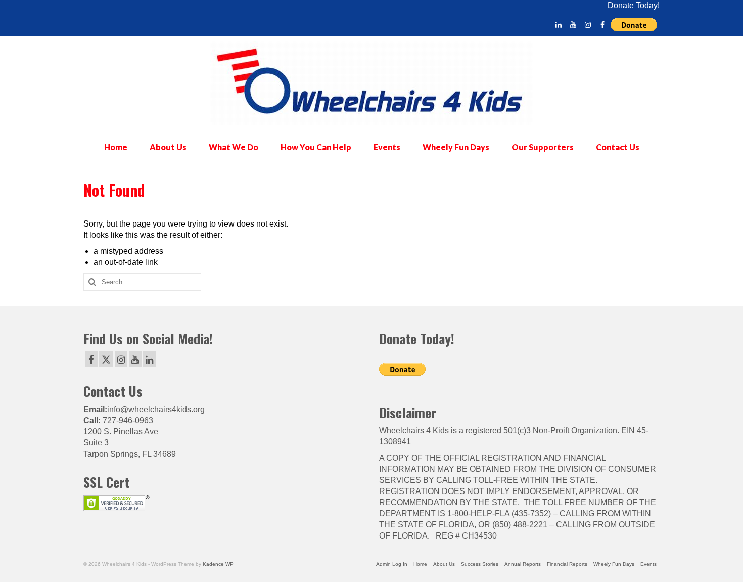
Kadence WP (218, 564)
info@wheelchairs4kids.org (156, 409)
